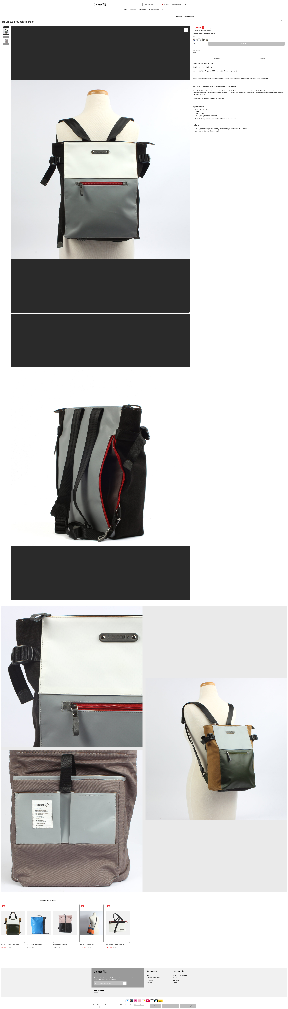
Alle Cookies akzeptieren (187, 1006)
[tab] (216, 58)
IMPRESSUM (150, 980)
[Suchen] (158, 4)
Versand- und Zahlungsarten (180, 975)
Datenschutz (96, 1007)
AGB (148, 975)
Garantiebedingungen (178, 978)
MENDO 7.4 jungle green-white (10, 944)
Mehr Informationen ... (139, 1004)
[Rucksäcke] (132, 9)
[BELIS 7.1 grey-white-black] (100, 169)
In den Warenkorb (246, 44)
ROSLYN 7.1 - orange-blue (87, 944)
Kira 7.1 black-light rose (60, 944)
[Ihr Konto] (188, 4)
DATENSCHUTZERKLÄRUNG (153, 978)
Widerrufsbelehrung (177, 980)
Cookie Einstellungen (152, 985)
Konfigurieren (155, 1006)
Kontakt (175, 982)
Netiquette (149, 982)
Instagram (96, 995)
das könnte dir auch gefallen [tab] (48, 900)
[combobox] (149, 4)
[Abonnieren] (124, 983)
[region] (96, 313)
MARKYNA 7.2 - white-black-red (115, 944)
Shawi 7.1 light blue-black (34, 944)
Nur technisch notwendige (170, 1006)
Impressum (102, 1007)
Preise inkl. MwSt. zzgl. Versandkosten (202, 30)
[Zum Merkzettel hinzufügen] (186, 30)
